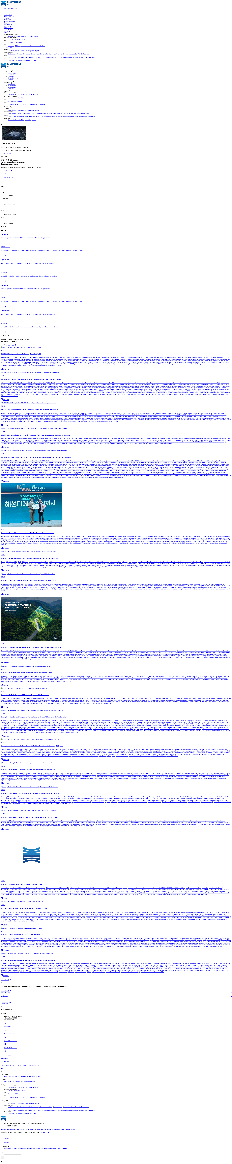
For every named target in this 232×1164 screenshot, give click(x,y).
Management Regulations (28, 60)
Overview (7, 18)
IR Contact (18, 42)
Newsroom (11, 46)
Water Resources (57, 54)
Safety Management (30, 57)
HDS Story (18, 46)
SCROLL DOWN (6, 153)
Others (23, 39)
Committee (18, 60)
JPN (16, 8)
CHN (12, 8)
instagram (7, 1142)
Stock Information (33, 36)
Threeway (46, 1132)
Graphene (7, 31)
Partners (6, 23)
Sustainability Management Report (29, 50)
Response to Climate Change (31, 54)
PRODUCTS (8, 24)
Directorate (11, 60)
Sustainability (8, 47)
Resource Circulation (46, 54)
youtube (6, 1138)
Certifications (41, 46)
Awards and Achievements (29, 46)
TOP (3, 1152)
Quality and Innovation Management (84, 57)
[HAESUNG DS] (11, 5)
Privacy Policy (30, 1129)
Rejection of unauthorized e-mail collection (13, 1129)
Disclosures (11, 36)
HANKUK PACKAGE (43, 1148)
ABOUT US (8, 15)
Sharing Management (55, 57)
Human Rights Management (16, 57)
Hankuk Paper (8, 1148)
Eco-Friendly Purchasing (82, 54)
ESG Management (13, 50)
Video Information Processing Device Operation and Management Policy (55, 1129)
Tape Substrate (8, 29)
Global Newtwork (9, 21)
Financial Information (21, 36)
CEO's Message (9, 16)
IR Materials (11, 42)
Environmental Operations (15, 54)
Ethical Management (68, 57)
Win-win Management (42, 57)
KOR (6, 8)
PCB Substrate (8, 28)
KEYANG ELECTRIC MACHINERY (24, 1148)
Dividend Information (14, 39)
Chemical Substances (69, 54)
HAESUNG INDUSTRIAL (58, 1148)
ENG (9, 8)
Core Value (7, 19)
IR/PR (6, 33)
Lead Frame (7, 26)
